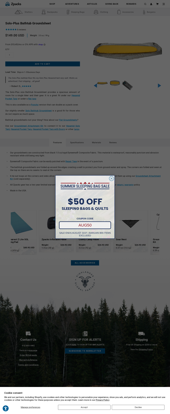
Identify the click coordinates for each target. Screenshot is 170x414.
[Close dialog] (111, 178)
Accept (84, 407)
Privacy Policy (102, 400)
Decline (138, 407)
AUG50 (85, 225)
